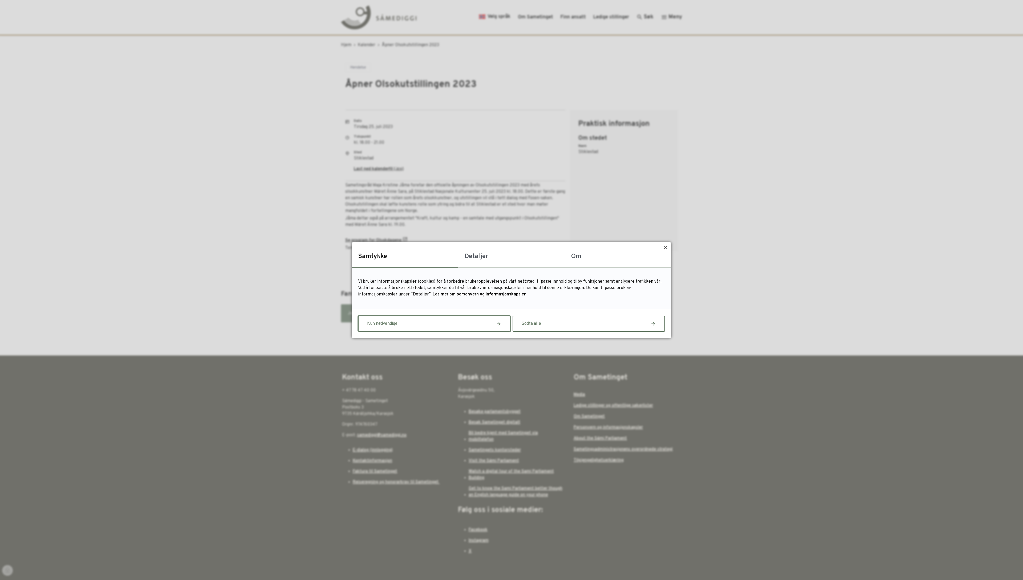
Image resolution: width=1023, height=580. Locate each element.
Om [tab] (576, 257)
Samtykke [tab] (372, 257)
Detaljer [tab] (476, 257)
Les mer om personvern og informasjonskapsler (479, 294)
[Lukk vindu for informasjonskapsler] (665, 247)
